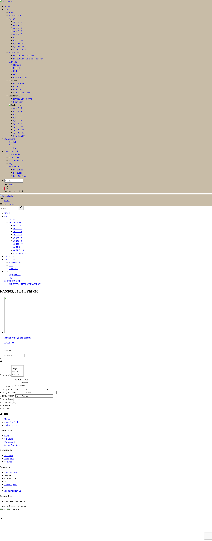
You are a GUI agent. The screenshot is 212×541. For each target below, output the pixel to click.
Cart (10, 145)
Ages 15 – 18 (18, 46)
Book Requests (15, 15)
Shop (6, 9)
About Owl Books (11, 151)
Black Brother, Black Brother (17, 337)
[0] (17, 366)
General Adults (19, 49)
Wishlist (12, 142)
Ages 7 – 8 (17, 34)
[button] (5, 347)
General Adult (19, 135)
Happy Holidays (20, 77)
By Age (12, 18)
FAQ (10, 163)
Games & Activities (21, 92)
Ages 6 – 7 (17, 31)
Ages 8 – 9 (17, 37)
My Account (9, 139)
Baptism (17, 86)
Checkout (13, 148)
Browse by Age (16, 222)
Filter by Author (7, 389)
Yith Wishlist (15, 262)
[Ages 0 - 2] (17, 371)
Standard (17, 65)
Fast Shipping (10, 402)
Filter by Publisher (8, 392)
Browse (12, 12)
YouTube (8, 461)
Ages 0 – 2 (17, 21)
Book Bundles (15, 52)
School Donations (17, 160)
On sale (6, 405)
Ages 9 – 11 (18, 40)
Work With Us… (15, 166)
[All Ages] (17, 368)
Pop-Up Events (19, 176)
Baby (15, 74)
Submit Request (32, 515)
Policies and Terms (12, 425)
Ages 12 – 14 (18, 43)
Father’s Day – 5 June (22, 98)
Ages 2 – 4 (17, 24)
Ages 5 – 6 (17, 28)
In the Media (14, 154)
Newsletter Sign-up (12, 490)
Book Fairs (17, 172)
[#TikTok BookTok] (47, 380)
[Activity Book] (47, 385)
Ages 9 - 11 (9, 343)
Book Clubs (18, 169)
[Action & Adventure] (47, 382)
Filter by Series (6, 399)
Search (3, 355)
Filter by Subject (7, 386)
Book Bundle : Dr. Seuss (23, 55)
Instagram (9, 458)
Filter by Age (5, 375)
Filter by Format (7, 395)
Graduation (18, 102)
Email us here (10, 472)
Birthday (17, 71)
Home (7, 6)
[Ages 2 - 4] (17, 374)
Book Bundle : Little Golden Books (28, 58)
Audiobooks (14, 157)
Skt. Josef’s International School (25, 284)
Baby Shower (19, 83)
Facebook (8, 455)
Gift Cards (13, 61)
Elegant (16, 68)
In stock (6, 408)
